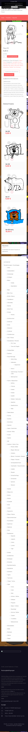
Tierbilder (11, 67)
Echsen (9, 312)
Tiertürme (9, 578)
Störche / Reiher (15, 612)
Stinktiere (9, 571)
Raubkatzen (10, 533)
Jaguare (13, 539)
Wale (12, 408)
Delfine (12, 383)
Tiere (14, 67)
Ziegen (9, 638)
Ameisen (13, 453)
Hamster (9, 425)
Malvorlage (5, 65)
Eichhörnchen (10, 318)
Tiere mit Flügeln (15, 346)
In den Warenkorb (12, 56)
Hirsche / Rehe (11, 431)
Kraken (12, 389)
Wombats (9, 632)
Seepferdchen (14, 405)
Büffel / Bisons (11, 296)
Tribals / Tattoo (11, 581)
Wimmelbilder (10, 625)
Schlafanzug (6, 67)
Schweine (9, 562)
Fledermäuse (10, 412)
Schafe (9, 552)
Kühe (8, 504)
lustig (21, 63)
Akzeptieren (14, 7)
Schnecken (13, 478)
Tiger (12, 548)
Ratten (21, 65)
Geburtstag (14, 359)
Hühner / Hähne (15, 596)
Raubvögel (13, 609)
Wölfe (8, 629)
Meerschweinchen (11, 517)
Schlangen (9, 559)
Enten (12, 586)
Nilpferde (9, 527)
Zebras (9, 635)
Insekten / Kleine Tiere (12, 444)
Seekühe (13, 402)
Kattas (9, 495)
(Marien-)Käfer (14, 446)
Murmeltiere (10, 520)
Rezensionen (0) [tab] (9, 74)
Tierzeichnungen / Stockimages (11, 265)
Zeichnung (18, 67)
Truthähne (13, 618)
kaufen (9, 63)
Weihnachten (14, 376)
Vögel (8, 584)
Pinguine (13, 602)
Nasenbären (14, 286)
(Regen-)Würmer (15, 450)
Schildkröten (10, 555)
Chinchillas (10, 302)
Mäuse (12, 65)
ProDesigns (19, 725)
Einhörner (9, 321)
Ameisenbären (10, 270)
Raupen (13, 472)
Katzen (9, 498)
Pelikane (13, 599)
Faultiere (9, 353)
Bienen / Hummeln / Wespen (18, 456)
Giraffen (9, 418)
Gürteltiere (10, 422)
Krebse (12, 392)
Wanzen (13, 485)
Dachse (9, 305)
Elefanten (9, 328)
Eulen (12, 590)
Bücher (5, 258)
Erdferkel (9, 331)
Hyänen (9, 438)
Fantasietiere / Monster (13, 340)
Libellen (13, 469)
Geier (12, 593)
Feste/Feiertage (11, 356)
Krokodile (9, 501)
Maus (9, 65)
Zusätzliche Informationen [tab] (11, 71)
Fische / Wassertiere (12, 380)
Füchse (9, 415)
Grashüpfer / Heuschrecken (18, 466)
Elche (8, 324)
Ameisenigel (10, 274)
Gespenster (17, 364)
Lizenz (18, 63)
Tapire (8, 574)
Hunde (9, 434)
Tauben (13, 615)
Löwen (12, 542)
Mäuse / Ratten (11, 514)
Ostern (12, 368)
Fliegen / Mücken (15, 459)
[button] (22, 26)
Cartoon (19, 62)
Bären (8, 280)
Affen (8, 267)
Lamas (8, 508)
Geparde (13, 536)
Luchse (13, 545)
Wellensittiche (14, 622)
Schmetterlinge (15, 475)
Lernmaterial (7, 262)
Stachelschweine (11, 565)
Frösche (13, 386)
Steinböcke (10, 568)
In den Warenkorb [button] (14, 119)
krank (15, 63)
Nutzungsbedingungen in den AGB (9, 701)
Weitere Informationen (19, 5)
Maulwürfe (10, 511)
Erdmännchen (10, 334)
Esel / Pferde (10, 337)
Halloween (13, 362)
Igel (8, 441)
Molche (12, 314)
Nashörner (10, 524)
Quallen (13, 395)
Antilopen (9, 277)
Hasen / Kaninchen (12, 428)
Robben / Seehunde (16, 399)
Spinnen (13, 481)
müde (15, 65)
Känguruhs (10, 492)
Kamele (9, 488)
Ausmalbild (15, 62)
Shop (12, 691)
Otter (8, 530)
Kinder (12, 63)
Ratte (18, 65)
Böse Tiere (10, 293)
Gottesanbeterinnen (16, 462)
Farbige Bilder (10, 350)
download (5, 63)
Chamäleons (10, 299)
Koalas (12, 282)
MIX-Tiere (13, 343)
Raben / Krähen (15, 606)
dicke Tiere (10, 309)
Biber (8, 290)
